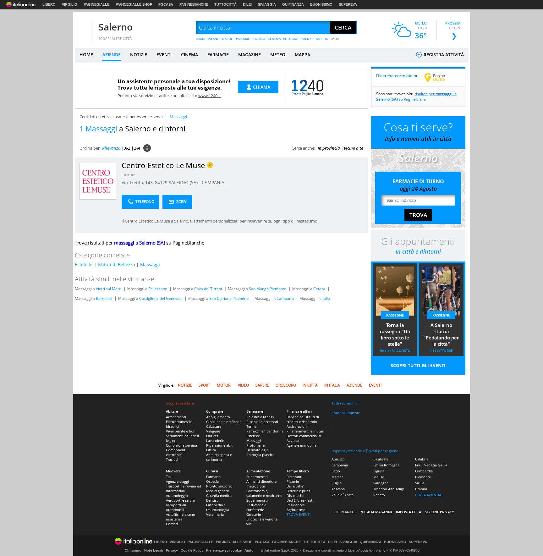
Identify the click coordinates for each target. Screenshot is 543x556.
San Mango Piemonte (267, 288)
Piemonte (423, 477)
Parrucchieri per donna (264, 431)
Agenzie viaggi (177, 481)
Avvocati (293, 440)
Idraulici (172, 426)
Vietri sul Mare (108, 288)
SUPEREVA (348, 4)
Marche (337, 477)
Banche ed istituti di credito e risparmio (303, 419)
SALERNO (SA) (184, 182)
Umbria (421, 489)
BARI (319, 38)
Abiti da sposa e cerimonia (219, 457)
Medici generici (218, 490)
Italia (325, 298)
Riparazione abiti (219, 445)
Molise (378, 477)
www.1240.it (209, 95)
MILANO (213, 38)
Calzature (213, 426)
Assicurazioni (297, 426)
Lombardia (424, 471)
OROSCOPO (286, 385)
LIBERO (49, 4)
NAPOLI (227, 38)
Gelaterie (253, 514)
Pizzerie (293, 481)
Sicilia (419, 483)
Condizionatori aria (181, 445)
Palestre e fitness (260, 417)
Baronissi (104, 298)
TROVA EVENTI (298, 514)
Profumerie (255, 445)
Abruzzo (338, 459)
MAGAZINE (249, 55)
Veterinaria (215, 514)
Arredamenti (176, 417)
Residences (295, 505)
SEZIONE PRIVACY (439, 511)
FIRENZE (307, 38)
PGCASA (165, 4)
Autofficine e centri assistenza (181, 516)
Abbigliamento (218, 417)
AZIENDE (111, 55)
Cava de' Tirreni (208, 288)
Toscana (338, 489)
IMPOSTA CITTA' (409, 511)
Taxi (169, 476)
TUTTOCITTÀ (225, 4)
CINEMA (189, 55)
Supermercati (257, 476)
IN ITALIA (332, 38)
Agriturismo (296, 509)
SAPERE (262, 385)
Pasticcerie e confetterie (256, 507)
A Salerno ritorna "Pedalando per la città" (441, 334)
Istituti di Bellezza (116, 264)
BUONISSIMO (321, 4)
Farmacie (213, 476)
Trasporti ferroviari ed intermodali (183, 488)
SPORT (204, 385)
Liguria (378, 471)
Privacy (172, 550)
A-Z (127, 148)
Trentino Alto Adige (389, 489)
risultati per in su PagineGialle (416, 96)
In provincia (329, 148)
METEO (277, 55)
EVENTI (164, 55)
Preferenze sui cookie (224, 550)
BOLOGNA (290, 38)
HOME (86, 55)
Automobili (175, 509)
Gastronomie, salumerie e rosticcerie (264, 493)
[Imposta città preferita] (82, 28)
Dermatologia (257, 450)
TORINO (259, 38)
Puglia (337, 483)
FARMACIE (218, 55)
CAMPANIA (213, 182)
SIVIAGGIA (267, 4)
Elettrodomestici (179, 421)
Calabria (421, 459)
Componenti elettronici (176, 452)
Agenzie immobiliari (303, 445)
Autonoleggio (177, 495)
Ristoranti (294, 476)
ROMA (200, 38)
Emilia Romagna (386, 465)
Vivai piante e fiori (180, 431)
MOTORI (224, 385)
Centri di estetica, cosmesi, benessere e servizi (122, 116)
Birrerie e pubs (298, 490)
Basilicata (380, 459)
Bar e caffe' (295, 486)
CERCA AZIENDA (428, 495)
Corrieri (172, 523)
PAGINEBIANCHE (193, 4)
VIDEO (243, 385)
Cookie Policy (192, 550)
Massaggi (150, 264)
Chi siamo (133, 550)
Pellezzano (157, 288)
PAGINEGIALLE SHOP (134, 4)
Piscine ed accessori (262, 421)
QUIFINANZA (293, 4)
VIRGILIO (69, 4)
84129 (161, 182)
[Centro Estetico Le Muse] (98, 181)
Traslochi (173, 459)
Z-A (137, 148)
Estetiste (128, 175)
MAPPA (302, 55)
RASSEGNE (395, 315)
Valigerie (213, 431)
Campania (285, 298)
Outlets (212, 435)
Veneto (379, 495)
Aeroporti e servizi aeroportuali (180, 502)
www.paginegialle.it (439, 77)
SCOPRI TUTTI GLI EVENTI (418, 365)
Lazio (336, 471)
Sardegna (380, 483)
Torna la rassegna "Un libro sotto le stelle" (395, 334)
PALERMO (243, 38)
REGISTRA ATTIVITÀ (443, 55)
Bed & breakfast (299, 500)
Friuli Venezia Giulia (431, 465)
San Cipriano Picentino (229, 298)
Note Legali (153, 550)
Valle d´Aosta (343, 495)
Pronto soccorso (219, 486)
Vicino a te (353, 148)
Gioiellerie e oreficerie (223, 421)
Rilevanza (111, 148)
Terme (251, 426)
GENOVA (274, 38)
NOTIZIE (138, 55)
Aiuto (249, 550)
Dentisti (212, 500)
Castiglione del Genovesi (160, 298)
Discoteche (295, 495)
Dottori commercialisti (304, 435)
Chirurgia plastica (260, 454)
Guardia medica (219, 495)
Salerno (115, 26)
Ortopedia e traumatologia (217, 507)
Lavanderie (215, 440)
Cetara (319, 288)
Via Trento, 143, (138, 182)
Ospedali (213, 481)
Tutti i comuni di (345, 403)
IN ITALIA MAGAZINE (376, 511)
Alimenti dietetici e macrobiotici (261, 483)
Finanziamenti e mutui (305, 431)
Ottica (211, 450)
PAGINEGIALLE (96, 4)
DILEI (247, 4)
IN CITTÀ (310, 385)
